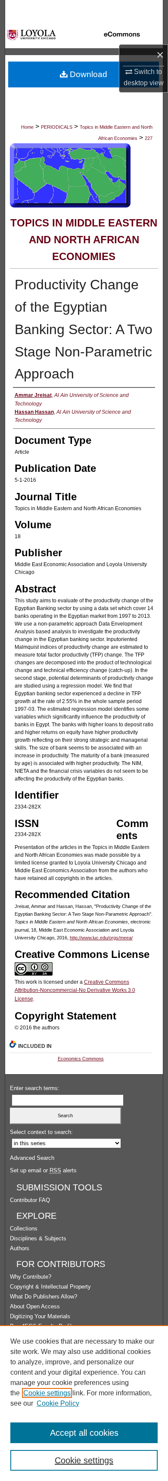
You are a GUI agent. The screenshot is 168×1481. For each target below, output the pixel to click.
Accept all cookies (84, 1433)
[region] (84, 1403)
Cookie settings (47, 1393)
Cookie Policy (58, 1403)
